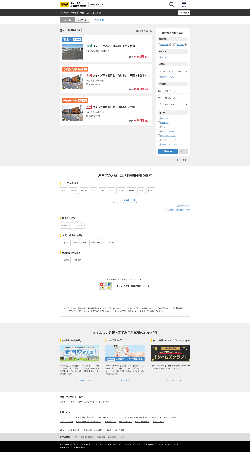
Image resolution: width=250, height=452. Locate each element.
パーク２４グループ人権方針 (168, 444)
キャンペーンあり (168, 136)
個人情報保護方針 (66, 444)
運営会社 (140, 444)
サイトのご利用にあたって (109, 444)
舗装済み (164, 118)
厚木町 (120, 190)
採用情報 (151, 444)
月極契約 (164, 45)
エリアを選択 (99, 20)
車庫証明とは (110, 422)
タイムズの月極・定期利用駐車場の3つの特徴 (137, 417)
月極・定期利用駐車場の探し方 (88, 422)
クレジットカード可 (169, 140)
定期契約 (180, 45)
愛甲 (63, 190)
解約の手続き (158, 422)
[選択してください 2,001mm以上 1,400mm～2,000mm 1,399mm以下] (175, 97)
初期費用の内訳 (125, 422)
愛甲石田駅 (66, 225)
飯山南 (150, 190)
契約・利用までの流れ (106, 417)
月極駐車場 (101, 437)
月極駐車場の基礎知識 (85, 417)
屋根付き (164, 123)
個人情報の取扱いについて (86, 444)
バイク (71, 402)
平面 (163, 127)
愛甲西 (73, 190)
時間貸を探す (95, 4)
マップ (84, 20)
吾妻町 (131, 190)
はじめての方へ (66, 417)
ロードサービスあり (169, 144)
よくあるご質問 (66, 422)
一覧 (69, 20)
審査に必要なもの (142, 422)
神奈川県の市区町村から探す (178, 210)
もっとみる (125, 200)
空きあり (164, 57)
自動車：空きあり (84, 402)
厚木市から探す (183, 206)
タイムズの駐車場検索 (128, 286)
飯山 (141, 190)
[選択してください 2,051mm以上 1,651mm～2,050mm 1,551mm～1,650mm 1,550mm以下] (175, 104)
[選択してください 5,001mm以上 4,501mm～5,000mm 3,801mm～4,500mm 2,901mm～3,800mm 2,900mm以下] (175, 91)
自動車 (62, 402)
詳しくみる (79, 380)
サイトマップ (128, 444)
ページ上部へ (184, 160)
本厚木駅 (79, 225)
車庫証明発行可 (167, 131)
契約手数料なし (167, 77)
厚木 (111, 190)
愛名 (93, 190)
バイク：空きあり (102, 402)
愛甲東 (83, 190)
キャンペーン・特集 (168, 417)
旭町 (102, 190)
